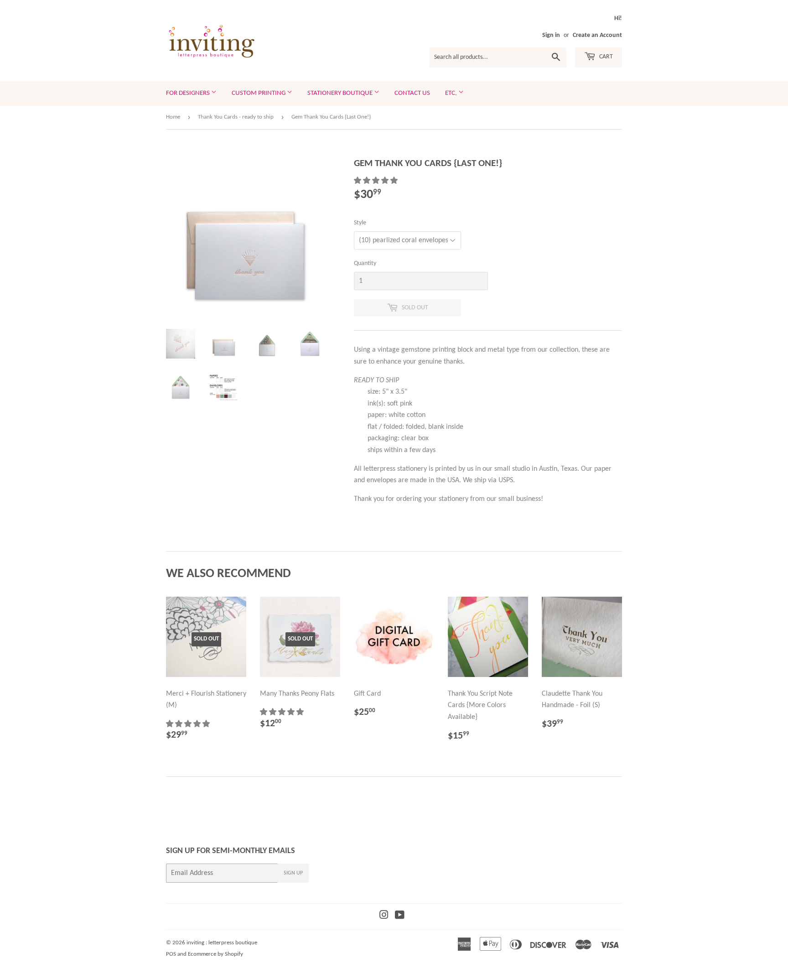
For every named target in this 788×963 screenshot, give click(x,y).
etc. (451, 93)
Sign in (551, 35)
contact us (412, 93)
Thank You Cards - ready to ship (236, 117)
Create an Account (597, 35)
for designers (188, 93)
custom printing (259, 93)
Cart (605, 56)
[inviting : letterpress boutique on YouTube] (399, 916)
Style (360, 222)
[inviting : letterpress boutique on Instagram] (384, 916)
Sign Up (293, 873)
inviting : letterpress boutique (222, 943)
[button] (376, 181)
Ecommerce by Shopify (215, 954)
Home (173, 117)
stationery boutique (340, 93)
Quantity (365, 263)
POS (171, 954)
